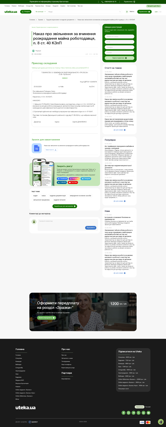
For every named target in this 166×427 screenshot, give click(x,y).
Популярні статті (123, 388)
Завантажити (50, 150)
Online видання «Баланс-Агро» (25, 393)
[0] (161, 422)
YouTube (74, 182)
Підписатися (128, 1)
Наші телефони (66, 364)
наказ (44, 195)
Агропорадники (20, 371)
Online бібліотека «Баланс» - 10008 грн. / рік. (132, 379)
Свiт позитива (71, 6)
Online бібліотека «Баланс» (24, 396)
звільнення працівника (41, 200)
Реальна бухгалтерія (22, 383)
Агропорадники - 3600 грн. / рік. (128, 373)
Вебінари (21, 6)
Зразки (34, 27)
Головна (7, 6)
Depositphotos (65, 379)
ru (160, 12)
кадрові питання (59, 200)
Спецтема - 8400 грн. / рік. (126, 357)
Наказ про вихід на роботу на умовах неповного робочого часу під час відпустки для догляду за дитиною (119, 101)
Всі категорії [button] (39, 11)
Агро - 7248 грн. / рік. (125, 366)
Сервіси (62, 6)
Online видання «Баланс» (24, 389)
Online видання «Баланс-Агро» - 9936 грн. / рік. (133, 385)
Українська (139, 407)
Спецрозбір (29, 6)
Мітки (17, 399)
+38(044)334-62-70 (110, 1)
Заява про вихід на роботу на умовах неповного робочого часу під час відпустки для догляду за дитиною (119, 182)
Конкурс (48, 6)
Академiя (55, 6)
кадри (35, 195)
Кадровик (18, 377)
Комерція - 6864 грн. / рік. (126, 363)
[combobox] (119, 53)
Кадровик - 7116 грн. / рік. (126, 360)
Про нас (80, 6)
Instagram (75, 178)
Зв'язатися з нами (67, 358)
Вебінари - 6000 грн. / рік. (126, 376)
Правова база (39, 6)
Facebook (63, 178)
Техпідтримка (65, 361)
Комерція (18, 361)
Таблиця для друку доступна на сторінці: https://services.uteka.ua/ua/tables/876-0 (60, 68)
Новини (14, 6)
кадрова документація (58, 195)
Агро (17, 374)
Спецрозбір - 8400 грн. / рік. (127, 370)
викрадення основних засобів (80, 195)
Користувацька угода (68, 367)
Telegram (87, 178)
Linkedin (63, 182)
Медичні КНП (20, 380)
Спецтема (19, 358)
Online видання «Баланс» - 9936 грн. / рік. (131, 382)
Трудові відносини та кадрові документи (47, 27)
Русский (147, 407)
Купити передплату (45, 317)
